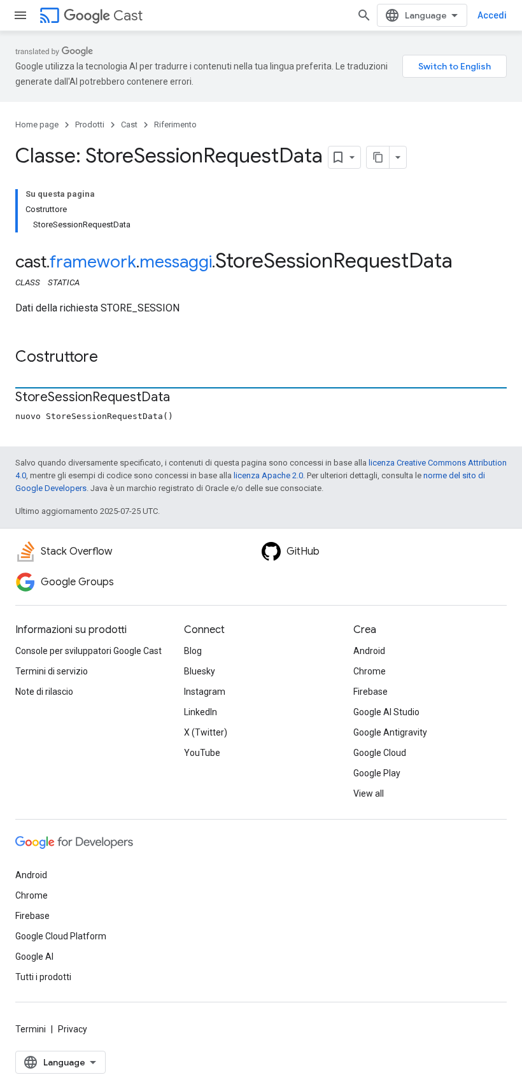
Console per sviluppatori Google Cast (88, 651)
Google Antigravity (390, 732)
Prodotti (89, 124)
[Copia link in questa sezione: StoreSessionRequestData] (182, 398)
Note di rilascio (44, 692)
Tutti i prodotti (43, 977)
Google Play (376, 773)
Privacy (72, 1029)
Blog (193, 651)
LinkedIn (200, 712)
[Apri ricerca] (364, 15)
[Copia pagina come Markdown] (378, 157)
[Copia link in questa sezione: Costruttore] (110, 358)
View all (368, 793)
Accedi (492, 15)
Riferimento (175, 124)
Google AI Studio (386, 712)
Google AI (34, 956)
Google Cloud (379, 753)
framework (93, 262)
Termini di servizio (51, 671)
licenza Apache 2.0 (268, 475)
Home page (37, 124)
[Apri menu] (20, 15)
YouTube (202, 753)
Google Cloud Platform (60, 936)
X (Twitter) (205, 732)
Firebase (370, 692)
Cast (128, 15)
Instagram (204, 692)
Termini (30, 1029)
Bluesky (199, 671)
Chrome (369, 671)
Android (369, 651)
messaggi (175, 262)
